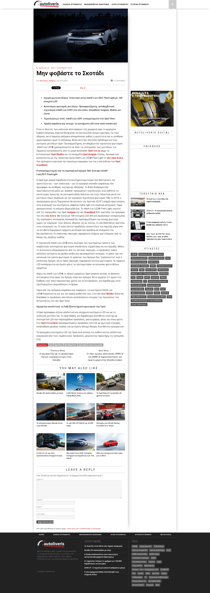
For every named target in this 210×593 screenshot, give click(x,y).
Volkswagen (136, 281)
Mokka (110, 293)
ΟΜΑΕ (134, 254)
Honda (139, 277)
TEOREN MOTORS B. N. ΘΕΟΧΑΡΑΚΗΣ (146, 301)
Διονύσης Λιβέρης (48, 80)
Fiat (133, 277)
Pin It (82, 88)
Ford (168, 258)
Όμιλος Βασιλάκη (156, 258)
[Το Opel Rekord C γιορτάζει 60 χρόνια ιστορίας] (110, 389)
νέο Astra (50, 215)
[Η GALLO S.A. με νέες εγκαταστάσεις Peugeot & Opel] (50, 449)
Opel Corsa (94, 150)
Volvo (157, 293)
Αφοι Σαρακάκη (138, 293)
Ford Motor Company (140, 266)
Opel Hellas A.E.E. (70, 345)
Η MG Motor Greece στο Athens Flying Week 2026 (79, 394)
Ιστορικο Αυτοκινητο (140, 4)
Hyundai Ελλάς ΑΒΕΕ (156, 297)
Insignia (71, 212)
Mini (156, 289)
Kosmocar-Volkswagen (158, 281)
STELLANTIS (151, 270)
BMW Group (153, 262)
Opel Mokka (57, 154)
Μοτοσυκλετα (68, 13)
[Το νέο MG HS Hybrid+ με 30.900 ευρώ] (80, 419)
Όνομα (39, 500)
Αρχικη (41, 534)
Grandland (89, 212)
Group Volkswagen (139, 305)
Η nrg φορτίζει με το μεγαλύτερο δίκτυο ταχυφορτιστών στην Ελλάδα (56, 356)
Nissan (134, 270)
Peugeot (149, 289)
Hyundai (155, 277)
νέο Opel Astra (115, 158)
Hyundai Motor (137, 289)
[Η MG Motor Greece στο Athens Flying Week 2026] (80, 389)
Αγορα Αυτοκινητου (119, 4)
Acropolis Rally (154, 285)
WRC (147, 277)
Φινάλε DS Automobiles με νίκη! (49, 393)
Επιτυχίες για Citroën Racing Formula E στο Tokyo (107, 424)
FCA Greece (158, 254)
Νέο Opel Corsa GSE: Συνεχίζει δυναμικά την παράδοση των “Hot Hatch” (80, 455)
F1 (145, 281)
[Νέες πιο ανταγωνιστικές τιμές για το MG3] (110, 449)
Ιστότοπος (40, 514)
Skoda (163, 277)
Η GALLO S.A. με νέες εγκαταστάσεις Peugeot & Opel (49, 454)
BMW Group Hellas (139, 262)
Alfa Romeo (163, 270)
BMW (153, 266)
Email (39, 507)
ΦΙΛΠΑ (149, 293)
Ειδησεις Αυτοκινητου (72, 4)
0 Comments (119, 80)
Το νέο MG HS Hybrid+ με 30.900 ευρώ (79, 424)
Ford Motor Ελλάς (164, 266)
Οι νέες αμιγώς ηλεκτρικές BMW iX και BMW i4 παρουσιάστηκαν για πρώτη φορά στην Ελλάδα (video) (105, 356)
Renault (165, 293)
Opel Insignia (89, 154)
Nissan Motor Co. (138, 285)
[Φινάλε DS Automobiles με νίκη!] (50, 389)
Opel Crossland (49, 323)
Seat (169, 297)
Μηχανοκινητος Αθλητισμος (96, 4)
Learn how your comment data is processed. (84, 529)
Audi (163, 289)
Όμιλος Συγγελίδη (95, 345)
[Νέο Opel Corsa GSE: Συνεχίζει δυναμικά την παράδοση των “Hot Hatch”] (80, 449)
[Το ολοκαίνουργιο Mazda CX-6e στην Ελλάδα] (50, 419)
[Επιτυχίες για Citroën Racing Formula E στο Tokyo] (110, 419)
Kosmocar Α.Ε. (145, 254)
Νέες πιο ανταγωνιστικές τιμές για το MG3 (109, 454)
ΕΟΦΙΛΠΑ (164, 274)
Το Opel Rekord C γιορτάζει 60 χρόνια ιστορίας (108, 394)
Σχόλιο (39, 479)
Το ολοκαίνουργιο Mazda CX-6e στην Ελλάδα (49, 424)
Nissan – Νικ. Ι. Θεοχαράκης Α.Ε (144, 274)
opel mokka (83, 345)
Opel (50, 345)
